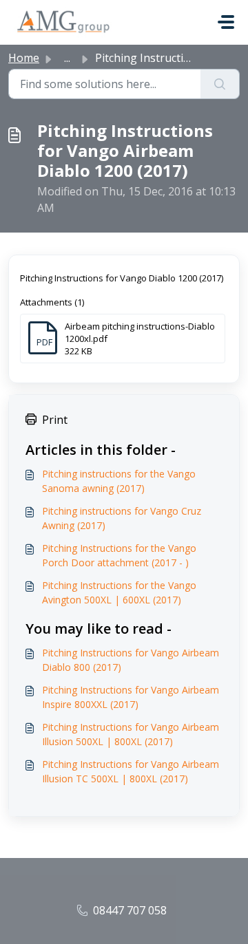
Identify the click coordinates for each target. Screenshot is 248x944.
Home (23, 57)
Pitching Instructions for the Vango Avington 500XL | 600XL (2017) (119, 592)
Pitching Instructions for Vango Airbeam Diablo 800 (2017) (130, 660)
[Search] (220, 84)
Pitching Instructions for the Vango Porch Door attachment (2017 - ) (119, 555)
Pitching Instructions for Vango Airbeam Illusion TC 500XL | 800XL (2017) (130, 771)
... (67, 57)
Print (55, 419)
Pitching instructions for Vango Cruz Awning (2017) (121, 518)
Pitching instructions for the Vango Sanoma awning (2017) (119, 481)
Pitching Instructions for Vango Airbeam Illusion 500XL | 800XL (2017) (130, 734)
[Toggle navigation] (226, 22)
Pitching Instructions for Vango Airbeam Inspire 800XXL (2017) (130, 697)
